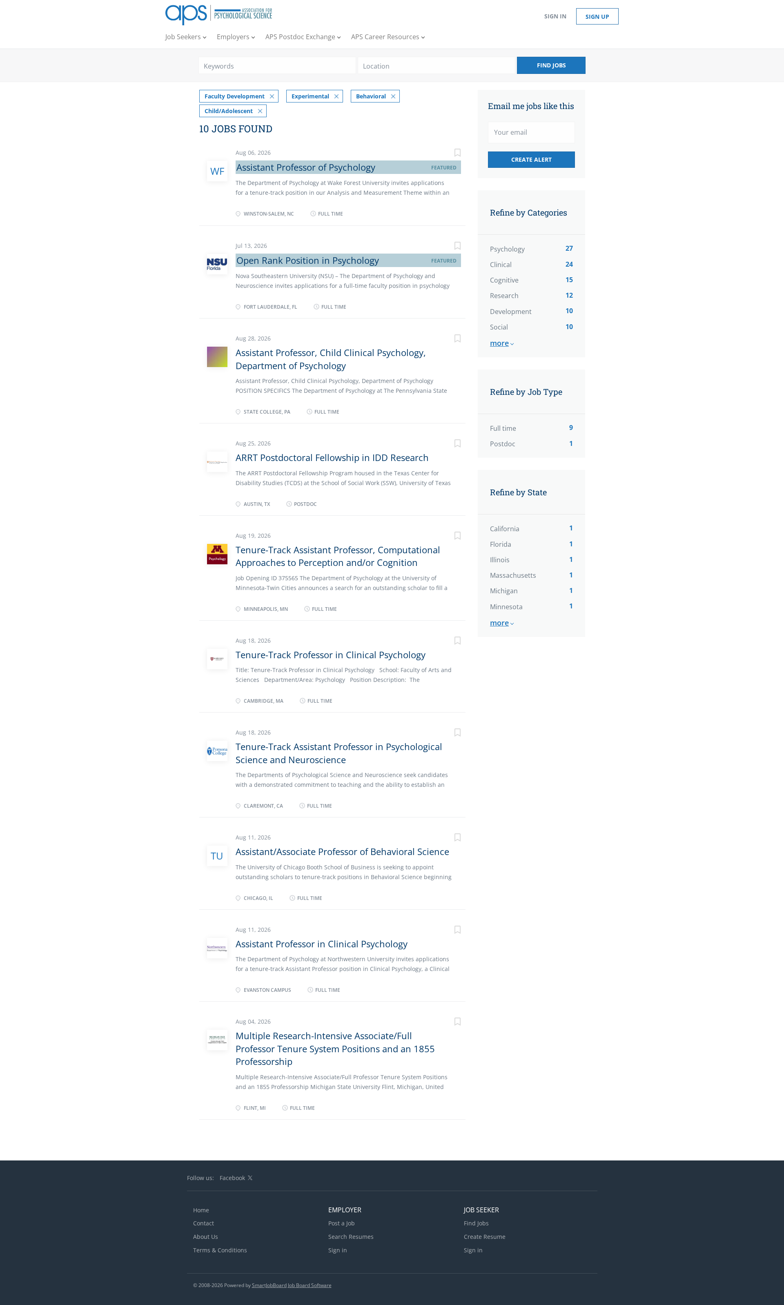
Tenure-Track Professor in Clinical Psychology (330, 654)
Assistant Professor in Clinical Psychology (322, 944)
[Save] (449, 154)
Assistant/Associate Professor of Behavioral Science (342, 851)
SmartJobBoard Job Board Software (292, 1285)
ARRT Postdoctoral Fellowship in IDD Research (332, 457)
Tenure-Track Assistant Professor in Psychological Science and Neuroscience (339, 752)
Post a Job (341, 1223)
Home (201, 1210)
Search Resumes (351, 1236)
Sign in (555, 16)
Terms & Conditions (220, 1250)
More (499, 343)
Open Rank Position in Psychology (307, 260)
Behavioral (371, 96)
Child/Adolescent (229, 111)
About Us (205, 1236)
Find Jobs (551, 65)
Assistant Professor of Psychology (305, 167)
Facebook (232, 1178)
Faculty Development (235, 96)
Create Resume (485, 1236)
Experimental (310, 96)
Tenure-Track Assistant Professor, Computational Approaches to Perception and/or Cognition (338, 555)
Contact (203, 1223)
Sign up (597, 16)
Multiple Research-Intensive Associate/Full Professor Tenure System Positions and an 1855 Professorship (335, 1048)
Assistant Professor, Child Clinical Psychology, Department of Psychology (331, 358)
